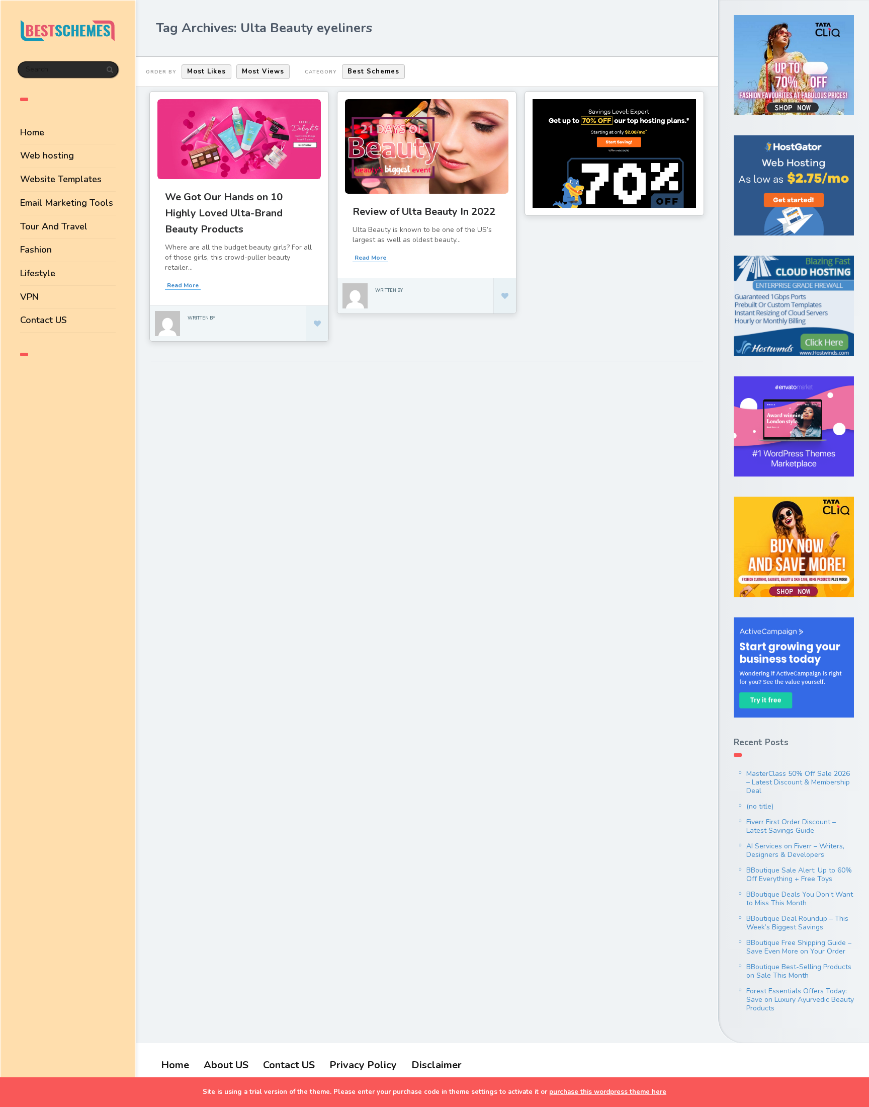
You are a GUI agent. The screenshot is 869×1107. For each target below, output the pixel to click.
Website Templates (61, 179)
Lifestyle (37, 273)
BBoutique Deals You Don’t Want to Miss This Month (799, 899)
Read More (183, 285)
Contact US (43, 320)
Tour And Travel (54, 226)
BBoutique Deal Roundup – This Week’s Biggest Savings (797, 923)
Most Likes (206, 71)
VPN (29, 297)
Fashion (36, 250)
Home (32, 132)
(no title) (759, 806)
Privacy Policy (363, 1065)
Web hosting (47, 155)
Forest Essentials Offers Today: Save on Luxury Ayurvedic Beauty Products (800, 999)
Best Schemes (373, 71)
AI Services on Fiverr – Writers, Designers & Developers (795, 850)
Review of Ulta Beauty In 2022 (424, 211)
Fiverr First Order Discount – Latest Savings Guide (791, 826)
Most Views (263, 71)
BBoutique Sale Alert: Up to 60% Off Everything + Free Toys (799, 874)
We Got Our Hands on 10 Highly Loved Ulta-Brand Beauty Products (224, 213)
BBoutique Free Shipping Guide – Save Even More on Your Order (798, 947)
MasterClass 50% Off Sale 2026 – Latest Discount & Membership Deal (798, 782)
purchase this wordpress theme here (607, 1091)
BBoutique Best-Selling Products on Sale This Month (798, 971)
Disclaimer (436, 1065)
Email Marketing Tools (66, 203)
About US (226, 1065)
